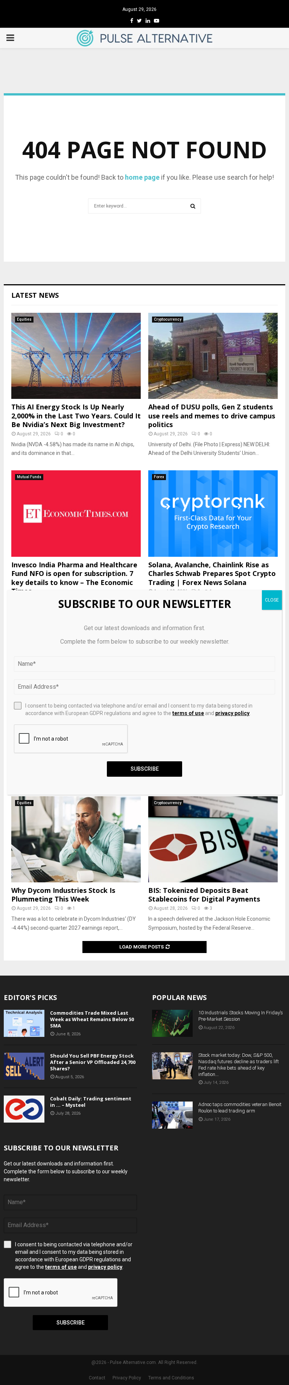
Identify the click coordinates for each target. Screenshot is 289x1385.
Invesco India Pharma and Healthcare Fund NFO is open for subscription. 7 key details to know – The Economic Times (74, 578)
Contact (97, 1377)
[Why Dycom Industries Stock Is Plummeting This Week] (76, 839)
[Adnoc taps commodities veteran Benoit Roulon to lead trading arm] (172, 1115)
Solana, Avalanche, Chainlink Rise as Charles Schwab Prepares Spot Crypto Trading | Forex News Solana (212, 573)
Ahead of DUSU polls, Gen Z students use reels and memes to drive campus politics (211, 415)
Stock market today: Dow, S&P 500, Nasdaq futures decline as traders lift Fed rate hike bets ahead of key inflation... (238, 1064)
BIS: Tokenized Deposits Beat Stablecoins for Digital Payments (204, 894)
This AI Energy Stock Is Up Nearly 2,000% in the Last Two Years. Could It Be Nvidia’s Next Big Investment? (76, 415)
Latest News (35, 295)
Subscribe (70, 1323)
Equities (24, 319)
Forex (159, 477)
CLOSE (272, 600)
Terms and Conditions (171, 1377)
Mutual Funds (29, 477)
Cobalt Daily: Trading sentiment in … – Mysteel (90, 1101)
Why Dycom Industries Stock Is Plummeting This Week (63, 894)
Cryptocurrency (167, 319)
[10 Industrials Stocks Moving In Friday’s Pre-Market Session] (172, 1023)
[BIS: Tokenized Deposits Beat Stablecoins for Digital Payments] (213, 839)
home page (142, 177)
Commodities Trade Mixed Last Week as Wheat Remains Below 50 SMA (92, 1019)
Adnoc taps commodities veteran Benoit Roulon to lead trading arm (239, 1108)
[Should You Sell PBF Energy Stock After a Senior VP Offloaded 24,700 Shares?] (24, 1066)
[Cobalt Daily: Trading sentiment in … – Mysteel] (24, 1109)
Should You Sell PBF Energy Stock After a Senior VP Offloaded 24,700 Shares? (92, 1062)
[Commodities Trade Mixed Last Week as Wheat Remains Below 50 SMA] (24, 1023)
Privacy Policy (127, 1377)
